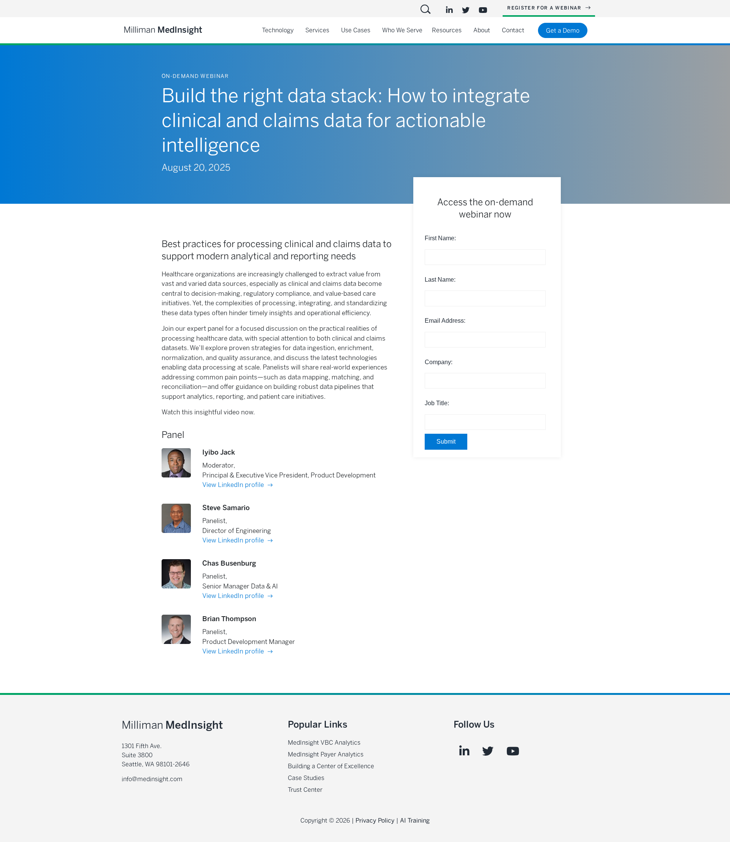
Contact (513, 30)
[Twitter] (466, 10)
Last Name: (440, 279)
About (481, 30)
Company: (438, 362)
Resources (447, 30)
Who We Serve (402, 30)
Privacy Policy (375, 820)
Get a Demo (562, 30)
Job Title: (437, 403)
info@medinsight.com (152, 779)
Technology (278, 30)
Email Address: (445, 320)
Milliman (163, 30)
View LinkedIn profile (233, 484)
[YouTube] (483, 10)
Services (317, 30)
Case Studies (306, 778)
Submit (445, 441)
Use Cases (355, 30)
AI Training (415, 820)
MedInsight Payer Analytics (325, 754)
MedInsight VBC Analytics (324, 742)
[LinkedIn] (449, 10)
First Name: (440, 238)
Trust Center (305, 789)
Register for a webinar (545, 8)
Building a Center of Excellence (331, 766)
